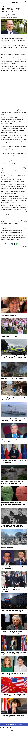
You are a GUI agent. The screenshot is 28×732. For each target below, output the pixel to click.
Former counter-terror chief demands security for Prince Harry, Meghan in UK (12, 525)
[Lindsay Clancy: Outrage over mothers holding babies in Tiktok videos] (14, 326)
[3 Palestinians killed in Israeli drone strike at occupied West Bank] (14, 537)
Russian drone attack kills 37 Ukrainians (12, 378)
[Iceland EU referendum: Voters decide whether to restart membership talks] (14, 601)
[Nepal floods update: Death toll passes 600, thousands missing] (14, 388)
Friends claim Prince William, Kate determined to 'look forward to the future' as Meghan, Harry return (14, 589)
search (26, 2)
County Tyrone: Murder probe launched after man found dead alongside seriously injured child (13, 357)
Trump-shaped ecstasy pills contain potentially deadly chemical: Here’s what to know (13, 504)
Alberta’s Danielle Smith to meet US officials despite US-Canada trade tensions (13, 653)
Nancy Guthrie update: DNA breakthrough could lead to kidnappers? (13, 314)
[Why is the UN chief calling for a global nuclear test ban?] (14, 430)
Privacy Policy (19, 724)
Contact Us (8, 724)
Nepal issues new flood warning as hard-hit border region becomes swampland (13, 482)
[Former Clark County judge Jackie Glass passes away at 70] (14, 706)
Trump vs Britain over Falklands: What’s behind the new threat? (12, 567)
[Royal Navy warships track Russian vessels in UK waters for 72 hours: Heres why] (14, 409)
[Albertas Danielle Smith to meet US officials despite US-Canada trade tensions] (14, 643)
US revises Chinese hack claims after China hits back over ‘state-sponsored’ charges (13, 695)
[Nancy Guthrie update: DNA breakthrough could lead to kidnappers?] (14, 305)
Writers (13, 724)
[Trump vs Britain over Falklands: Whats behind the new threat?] (14, 558)
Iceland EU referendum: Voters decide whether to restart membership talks (12, 611)
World (2, 6)
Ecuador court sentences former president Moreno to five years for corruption (13, 632)
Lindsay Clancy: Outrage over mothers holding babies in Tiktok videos (12, 335)
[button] (12, 244)
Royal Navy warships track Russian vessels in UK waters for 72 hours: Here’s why (14, 419)
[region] (14, 258)
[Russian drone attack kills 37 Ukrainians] (14, 369)
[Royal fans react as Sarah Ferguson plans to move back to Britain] (14, 664)
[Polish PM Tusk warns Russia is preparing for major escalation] (14, 451)
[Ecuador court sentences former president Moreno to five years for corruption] (14, 622)
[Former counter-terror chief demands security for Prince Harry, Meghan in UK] (14, 516)
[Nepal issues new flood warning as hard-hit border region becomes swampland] (14, 472)
